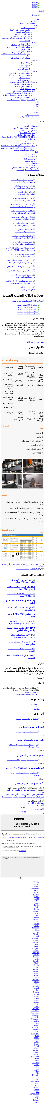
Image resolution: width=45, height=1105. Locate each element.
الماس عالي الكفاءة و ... (25, 194)
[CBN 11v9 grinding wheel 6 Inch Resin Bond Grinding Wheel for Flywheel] (20, 623)
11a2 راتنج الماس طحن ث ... (24, 225)
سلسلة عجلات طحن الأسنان (19, 30)
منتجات (36, 26)
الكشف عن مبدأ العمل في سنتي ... (28, 783)
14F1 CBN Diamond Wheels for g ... (21, 250)
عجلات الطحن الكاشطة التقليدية (22, 82)
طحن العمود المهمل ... (26, 289)
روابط (32, 60)
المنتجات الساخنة (30, 790)
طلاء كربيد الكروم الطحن (20, 36)
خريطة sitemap (16, 790)
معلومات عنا (34, 21)
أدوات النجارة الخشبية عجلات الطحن (21, 100)
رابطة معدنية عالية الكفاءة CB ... (22, 207)
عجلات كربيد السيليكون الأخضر (18, 76)
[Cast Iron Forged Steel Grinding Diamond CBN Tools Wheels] (20, 582)
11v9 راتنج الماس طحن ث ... (24, 219)
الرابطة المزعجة (24, 69)
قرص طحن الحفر (19, 797)
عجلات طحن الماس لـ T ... (25, 232)
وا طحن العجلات (24, 80)
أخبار (37, 104)
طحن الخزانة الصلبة (22, 34)
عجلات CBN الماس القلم (20, 45)
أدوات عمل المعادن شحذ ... (24, 238)
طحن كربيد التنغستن (22, 32)
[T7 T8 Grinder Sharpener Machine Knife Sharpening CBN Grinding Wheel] (20, 637)
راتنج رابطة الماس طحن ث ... (23, 182)
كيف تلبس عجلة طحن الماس (31, 727)
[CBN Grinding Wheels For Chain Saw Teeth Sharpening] (20, 651)
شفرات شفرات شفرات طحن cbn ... (21, 262)
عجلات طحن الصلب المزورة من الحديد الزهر (18, 148)
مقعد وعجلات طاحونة (22, 84)
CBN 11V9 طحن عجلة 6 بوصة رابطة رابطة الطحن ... (21, 629)
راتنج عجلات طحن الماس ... (24, 188)
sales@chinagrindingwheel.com (27, 694)
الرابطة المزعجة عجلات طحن (27, 569)
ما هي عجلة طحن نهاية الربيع (31, 740)
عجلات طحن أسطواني (21, 86)
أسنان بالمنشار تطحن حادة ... (24, 244)
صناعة (36, 102)
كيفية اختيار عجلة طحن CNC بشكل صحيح (25, 768)
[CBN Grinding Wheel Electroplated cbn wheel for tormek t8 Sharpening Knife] (20, 596)
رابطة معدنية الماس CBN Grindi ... (21, 283)
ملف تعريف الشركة (27, 23)
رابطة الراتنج (25, 62)
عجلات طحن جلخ (28, 71)
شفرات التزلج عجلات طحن (20, 58)
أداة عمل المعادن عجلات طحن (23, 91)
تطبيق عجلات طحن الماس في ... (29, 755)
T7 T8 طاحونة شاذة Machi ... (24, 200)
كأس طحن (14, 794)
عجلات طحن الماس (27, 28)
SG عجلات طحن (24, 78)
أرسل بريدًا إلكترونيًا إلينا (35, 342)
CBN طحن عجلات (28, 43)
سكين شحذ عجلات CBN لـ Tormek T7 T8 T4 (18, 146)
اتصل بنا (36, 106)
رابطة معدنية (25, 67)
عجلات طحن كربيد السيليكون (19, 73)
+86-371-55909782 (32, 692)
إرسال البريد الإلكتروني (35, 803)
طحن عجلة (31, 797)
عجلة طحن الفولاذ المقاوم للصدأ (32, 794)
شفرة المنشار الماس (27, 89)
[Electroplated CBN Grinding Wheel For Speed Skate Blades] (20, 610)
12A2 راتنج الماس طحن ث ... (24, 213)
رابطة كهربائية (25, 65)
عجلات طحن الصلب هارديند (19, 52)
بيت (38, 19)
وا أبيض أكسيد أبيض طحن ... (24, 277)
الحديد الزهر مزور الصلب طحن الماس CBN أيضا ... (21, 587)
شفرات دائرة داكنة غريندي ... (24, 256)
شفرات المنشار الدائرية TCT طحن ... (21, 271)
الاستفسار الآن (38, 678)
